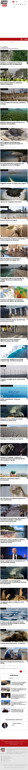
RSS (4, 765)
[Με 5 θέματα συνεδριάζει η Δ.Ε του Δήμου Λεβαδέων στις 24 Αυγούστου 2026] (5, 689)
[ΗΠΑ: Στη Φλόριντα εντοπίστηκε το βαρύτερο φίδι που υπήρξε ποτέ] (14, 251)
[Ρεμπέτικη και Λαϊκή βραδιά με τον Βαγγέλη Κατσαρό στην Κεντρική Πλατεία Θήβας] (5, 682)
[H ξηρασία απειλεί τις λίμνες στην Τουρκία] (14, 176)
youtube (20, 4)
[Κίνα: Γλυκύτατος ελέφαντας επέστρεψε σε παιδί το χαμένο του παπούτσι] (14, 232)
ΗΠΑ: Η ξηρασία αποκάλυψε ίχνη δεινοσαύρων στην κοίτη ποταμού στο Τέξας (11, 144)
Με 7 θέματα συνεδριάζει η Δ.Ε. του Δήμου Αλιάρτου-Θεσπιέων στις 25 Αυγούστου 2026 (19, 704)
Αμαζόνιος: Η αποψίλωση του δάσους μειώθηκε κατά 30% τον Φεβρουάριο (11, 63)
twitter (16, 4)
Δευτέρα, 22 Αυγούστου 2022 (9, 185)
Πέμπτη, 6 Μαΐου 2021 (7, 343)
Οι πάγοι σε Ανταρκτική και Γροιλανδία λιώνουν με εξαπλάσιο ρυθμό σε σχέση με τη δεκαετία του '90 (12, 623)
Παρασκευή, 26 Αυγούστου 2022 (10, 126)
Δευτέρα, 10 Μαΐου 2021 (8, 323)
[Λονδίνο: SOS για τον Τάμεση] (14, 213)
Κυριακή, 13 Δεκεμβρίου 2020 (9, 363)
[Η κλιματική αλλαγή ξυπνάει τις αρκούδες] (14, 636)
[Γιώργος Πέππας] (5, 725)
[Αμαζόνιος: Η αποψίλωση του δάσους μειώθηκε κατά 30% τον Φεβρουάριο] (14, 57)
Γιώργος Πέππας (16, 723)
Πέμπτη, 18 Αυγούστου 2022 (9, 222)
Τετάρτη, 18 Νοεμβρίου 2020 (9, 383)
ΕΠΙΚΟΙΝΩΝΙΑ (10, 765)
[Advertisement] (14, 23)
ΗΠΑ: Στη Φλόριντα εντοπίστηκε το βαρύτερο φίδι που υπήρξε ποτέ (10, 259)
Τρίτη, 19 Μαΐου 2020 (7, 502)
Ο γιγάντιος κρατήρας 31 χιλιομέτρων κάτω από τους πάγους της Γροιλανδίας (12, 300)
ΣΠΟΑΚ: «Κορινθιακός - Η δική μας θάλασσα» (10, 399)
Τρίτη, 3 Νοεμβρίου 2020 (8, 402)
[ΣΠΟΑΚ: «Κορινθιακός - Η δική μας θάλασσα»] (14, 392)
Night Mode (26, 39)
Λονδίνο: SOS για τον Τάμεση (8, 220)
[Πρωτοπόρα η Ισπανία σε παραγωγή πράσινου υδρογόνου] (14, 75)
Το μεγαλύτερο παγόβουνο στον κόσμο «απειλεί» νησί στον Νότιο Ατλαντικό (11, 360)
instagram (18, 4)
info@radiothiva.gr (7, 760)
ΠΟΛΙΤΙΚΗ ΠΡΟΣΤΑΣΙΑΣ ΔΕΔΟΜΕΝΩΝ (18, 764)
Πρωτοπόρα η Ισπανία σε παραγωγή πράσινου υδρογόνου (11, 83)
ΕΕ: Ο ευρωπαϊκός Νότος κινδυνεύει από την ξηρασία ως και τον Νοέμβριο (12, 164)
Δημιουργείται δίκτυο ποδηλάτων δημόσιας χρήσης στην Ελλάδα (10, 340)
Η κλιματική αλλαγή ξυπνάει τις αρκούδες (12, 643)
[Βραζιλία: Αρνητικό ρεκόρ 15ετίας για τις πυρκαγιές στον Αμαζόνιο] (14, 115)
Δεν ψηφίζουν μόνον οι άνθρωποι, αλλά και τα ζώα (12, 602)
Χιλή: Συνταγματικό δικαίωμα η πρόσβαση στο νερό (13, 103)
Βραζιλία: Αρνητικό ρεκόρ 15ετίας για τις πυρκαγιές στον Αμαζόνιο (12, 123)
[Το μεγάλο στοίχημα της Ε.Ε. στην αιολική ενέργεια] (14, 372)
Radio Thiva (4, 3)
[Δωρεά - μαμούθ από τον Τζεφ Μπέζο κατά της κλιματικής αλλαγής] (14, 554)
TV (26, 1)
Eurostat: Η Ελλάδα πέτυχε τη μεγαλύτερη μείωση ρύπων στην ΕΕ (12, 320)
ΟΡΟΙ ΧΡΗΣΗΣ (3, 764)
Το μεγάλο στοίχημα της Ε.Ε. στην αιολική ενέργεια (12, 380)
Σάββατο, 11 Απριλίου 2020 (8, 564)
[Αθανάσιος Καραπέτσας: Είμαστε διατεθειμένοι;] (14, 471)
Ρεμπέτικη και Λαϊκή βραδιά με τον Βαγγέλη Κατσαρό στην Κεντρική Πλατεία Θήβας (19, 683)
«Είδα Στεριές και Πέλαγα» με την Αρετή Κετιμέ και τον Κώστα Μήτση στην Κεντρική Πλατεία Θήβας (18, 696)
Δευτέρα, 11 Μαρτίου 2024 (8, 66)
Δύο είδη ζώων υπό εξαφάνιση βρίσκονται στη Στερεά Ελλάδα (13, 499)
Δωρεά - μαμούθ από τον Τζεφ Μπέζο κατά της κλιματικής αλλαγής (12, 561)
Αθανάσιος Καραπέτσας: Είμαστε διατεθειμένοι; (10, 479)
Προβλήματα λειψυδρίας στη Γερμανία (11, 439)
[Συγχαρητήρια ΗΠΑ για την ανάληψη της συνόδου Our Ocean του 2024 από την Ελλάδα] (14, 271)
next (26, 671)
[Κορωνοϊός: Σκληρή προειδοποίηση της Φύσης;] (14, 654)
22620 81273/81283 (7, 758)
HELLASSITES (20, 767)
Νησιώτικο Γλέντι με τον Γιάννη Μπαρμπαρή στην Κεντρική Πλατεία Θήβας (17, 710)
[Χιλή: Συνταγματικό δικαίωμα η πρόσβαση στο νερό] (14, 95)
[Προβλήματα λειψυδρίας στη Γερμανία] (14, 432)
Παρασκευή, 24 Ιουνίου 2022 (9, 262)
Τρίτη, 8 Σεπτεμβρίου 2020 (8, 441)
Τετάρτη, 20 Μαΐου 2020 (8, 482)
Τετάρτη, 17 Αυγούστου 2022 (9, 242)
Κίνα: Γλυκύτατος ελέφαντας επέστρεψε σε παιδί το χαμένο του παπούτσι (13, 239)
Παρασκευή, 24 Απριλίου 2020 (9, 544)
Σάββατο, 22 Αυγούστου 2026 (19, 680)
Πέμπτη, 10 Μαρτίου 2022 (8, 303)
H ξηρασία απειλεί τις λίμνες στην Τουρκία (13, 183)
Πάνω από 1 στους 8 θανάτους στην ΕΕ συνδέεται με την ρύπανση (11, 419)
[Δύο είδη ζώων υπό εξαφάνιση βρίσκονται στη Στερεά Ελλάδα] (14, 491)
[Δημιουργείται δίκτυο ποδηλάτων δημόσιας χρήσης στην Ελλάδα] (14, 332)
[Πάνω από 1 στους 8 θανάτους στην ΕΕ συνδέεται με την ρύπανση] (14, 412)
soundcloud (23, 4)
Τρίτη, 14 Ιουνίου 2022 (7, 283)
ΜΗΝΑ (17, 678)
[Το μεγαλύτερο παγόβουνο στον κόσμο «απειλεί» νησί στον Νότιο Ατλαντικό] (14, 352)
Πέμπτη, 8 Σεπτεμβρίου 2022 (9, 86)
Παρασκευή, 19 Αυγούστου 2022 (10, 204)
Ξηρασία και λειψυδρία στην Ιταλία (10, 202)
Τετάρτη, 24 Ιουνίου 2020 (8, 462)
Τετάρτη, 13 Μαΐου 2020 (8, 523)
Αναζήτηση (14, 7)
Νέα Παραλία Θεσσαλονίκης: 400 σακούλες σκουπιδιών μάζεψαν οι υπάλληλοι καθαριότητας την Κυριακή (13, 520)
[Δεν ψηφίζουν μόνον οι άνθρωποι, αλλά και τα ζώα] (14, 595)
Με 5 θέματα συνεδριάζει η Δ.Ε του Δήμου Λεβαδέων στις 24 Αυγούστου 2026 (18, 689)
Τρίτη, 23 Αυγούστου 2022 (8, 167)
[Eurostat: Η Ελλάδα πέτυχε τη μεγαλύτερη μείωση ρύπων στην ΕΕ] (14, 312)
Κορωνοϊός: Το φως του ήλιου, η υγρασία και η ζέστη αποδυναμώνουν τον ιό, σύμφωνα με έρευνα (12, 541)
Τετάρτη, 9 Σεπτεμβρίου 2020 (9, 422)
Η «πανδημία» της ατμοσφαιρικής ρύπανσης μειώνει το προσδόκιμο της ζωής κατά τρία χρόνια (13, 582)
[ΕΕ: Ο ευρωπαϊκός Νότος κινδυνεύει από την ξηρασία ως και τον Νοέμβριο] (14, 156)
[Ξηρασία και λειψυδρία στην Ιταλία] (14, 195)
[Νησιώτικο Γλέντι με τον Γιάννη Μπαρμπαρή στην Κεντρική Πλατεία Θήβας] (5, 710)
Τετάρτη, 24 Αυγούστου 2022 (9, 147)
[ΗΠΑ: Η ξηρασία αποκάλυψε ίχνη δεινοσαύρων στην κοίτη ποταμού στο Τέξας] (14, 135)
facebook (14, 4)
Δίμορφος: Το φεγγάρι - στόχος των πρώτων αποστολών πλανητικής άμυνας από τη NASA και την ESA (12, 459)
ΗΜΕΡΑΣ (11, 678)
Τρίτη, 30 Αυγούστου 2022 (8, 106)
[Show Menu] (21, 39)
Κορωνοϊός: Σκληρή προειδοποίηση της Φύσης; (12, 662)
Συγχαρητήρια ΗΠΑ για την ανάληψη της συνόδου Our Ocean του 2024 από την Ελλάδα (12, 280)
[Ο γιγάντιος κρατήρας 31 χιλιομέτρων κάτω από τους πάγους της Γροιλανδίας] (14, 293)
